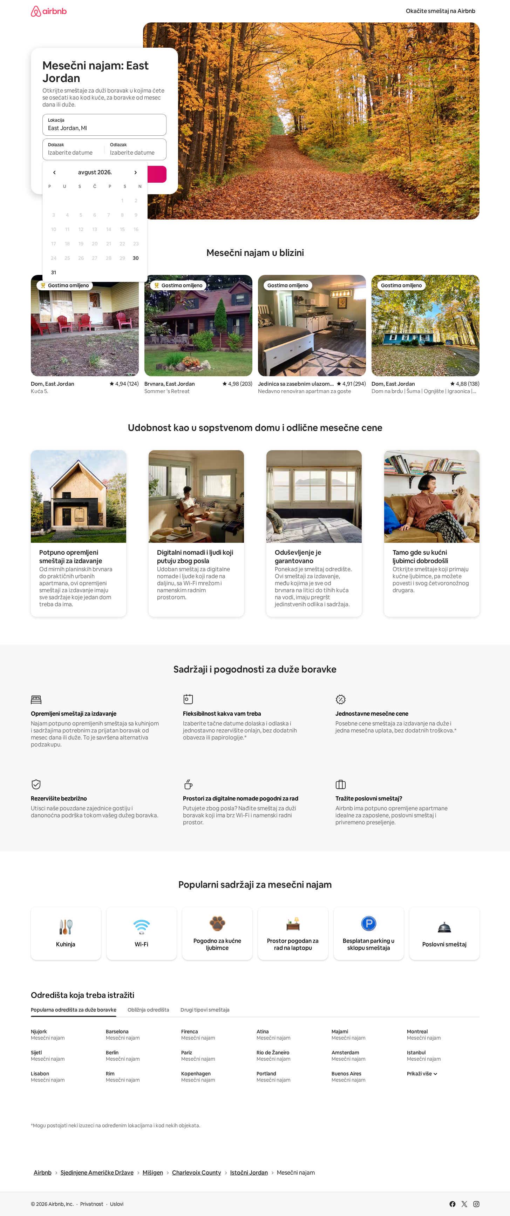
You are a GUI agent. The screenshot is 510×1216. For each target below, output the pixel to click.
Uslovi (116, 1204)
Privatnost (91, 1204)
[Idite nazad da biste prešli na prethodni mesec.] (55, 172)
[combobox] (104, 128)
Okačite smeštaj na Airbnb (440, 11)
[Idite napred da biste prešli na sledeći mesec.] (135, 172)
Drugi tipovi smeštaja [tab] (205, 1010)
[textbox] (73, 152)
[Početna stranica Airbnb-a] (49, 11)
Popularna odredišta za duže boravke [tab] (73, 1010)
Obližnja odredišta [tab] (148, 1010)
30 (136, 258)
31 (53, 272)
